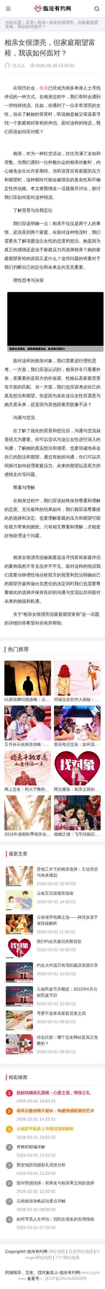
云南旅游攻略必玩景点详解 (41, 1201)
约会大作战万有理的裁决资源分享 (67, 965)
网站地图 (57, 1251)
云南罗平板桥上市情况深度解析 (45, 1128)
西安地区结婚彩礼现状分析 (41, 1165)
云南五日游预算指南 (55, 893)
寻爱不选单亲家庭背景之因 (61, 1013)
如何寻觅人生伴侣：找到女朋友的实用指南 (55, 1219)
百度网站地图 (81, 1251)
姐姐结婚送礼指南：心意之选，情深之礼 (53, 1092)
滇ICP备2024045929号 (65, 1278)
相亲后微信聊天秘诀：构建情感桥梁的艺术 (55, 1110)
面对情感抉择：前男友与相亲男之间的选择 (55, 1183)
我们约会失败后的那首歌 (59, 941)
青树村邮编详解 (31, 1146)
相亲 (41, 22)
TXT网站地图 (67, 1257)
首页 (30, 22)
